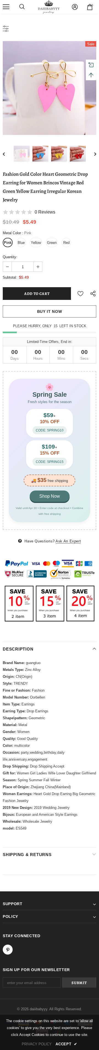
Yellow (36, 243)
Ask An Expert (68, 541)
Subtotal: (10, 277)
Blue (21, 243)
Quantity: (10, 257)
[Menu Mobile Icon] (6, 7)
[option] (49, 88)
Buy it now (49, 311)
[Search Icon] (22, 7)
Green (52, 243)
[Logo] (49, 7)
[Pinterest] (8, 950)
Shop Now (49, 496)
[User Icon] (74, 6)
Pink (8, 243)
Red (66, 243)
